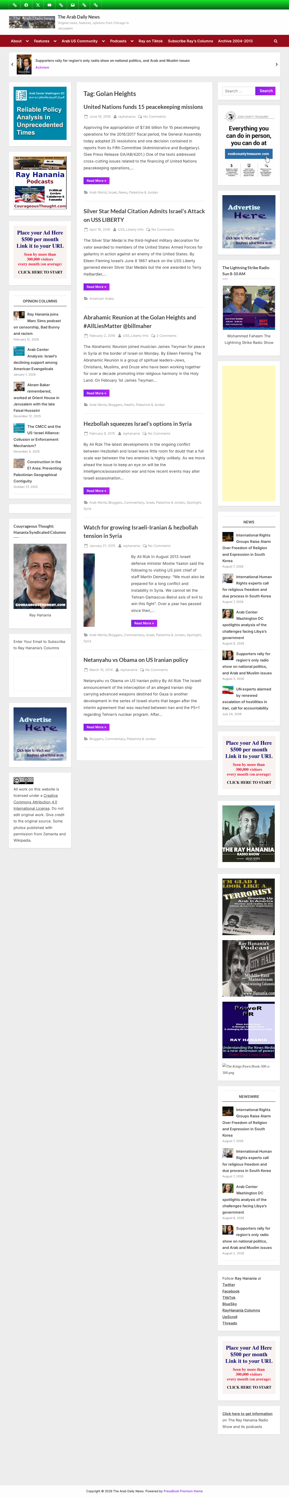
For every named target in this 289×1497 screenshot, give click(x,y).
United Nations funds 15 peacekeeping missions (143, 106)
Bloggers (115, 405)
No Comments (154, 116)
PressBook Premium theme (183, 1491)
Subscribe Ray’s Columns (190, 41)
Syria (87, 508)
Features (41, 41)
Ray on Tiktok (151, 41)
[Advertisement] (248, 433)
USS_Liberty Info (131, 229)
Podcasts (118, 41)
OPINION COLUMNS (40, 301)
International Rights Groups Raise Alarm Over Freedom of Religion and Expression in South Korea (246, 548)
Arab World (98, 192)
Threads (229, 1323)
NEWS (248, 522)
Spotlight (194, 502)
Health (129, 405)
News (123, 192)
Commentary (134, 502)
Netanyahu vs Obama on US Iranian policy (136, 659)
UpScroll (229, 1317)
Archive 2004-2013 (235, 41)
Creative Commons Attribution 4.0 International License (36, 802)
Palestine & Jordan (143, 192)
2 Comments (166, 335)
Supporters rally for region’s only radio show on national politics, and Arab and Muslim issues (112, 60)
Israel (112, 192)
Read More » (98, 181)
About (16, 41)
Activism (42, 67)
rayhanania (126, 116)
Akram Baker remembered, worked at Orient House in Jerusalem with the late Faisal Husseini (36, 398)
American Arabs (101, 298)
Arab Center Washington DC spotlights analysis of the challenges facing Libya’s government (244, 625)
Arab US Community (80, 41)
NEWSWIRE (249, 1096)
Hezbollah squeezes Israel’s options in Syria (138, 423)
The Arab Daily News (79, 16)
